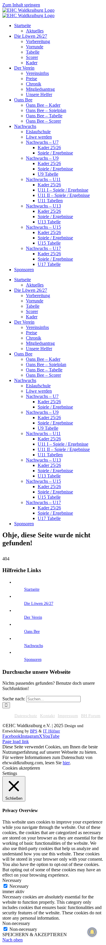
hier (66, 762)
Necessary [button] (11, 880)
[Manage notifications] (92, 932)
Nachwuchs (33, 645)
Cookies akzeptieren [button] (21, 768)
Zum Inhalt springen (21, 4)
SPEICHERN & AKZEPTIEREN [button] (34, 934)
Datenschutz (25, 715)
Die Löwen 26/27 (38, 603)
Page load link (15, 741)
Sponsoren (33, 659)
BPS (33, 731)
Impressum (68, 715)
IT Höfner (51, 731)
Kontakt (47, 715)
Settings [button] (9, 773)
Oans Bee (32, 631)
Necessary (19, 886)
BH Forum (90, 715)
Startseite (31, 589)
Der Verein (33, 617)
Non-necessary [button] (16, 923)
